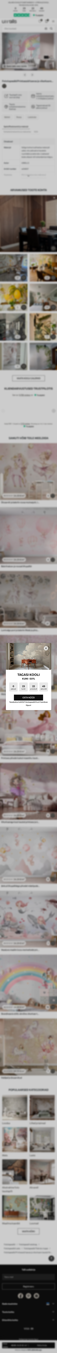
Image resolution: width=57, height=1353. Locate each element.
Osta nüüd (28, 697)
